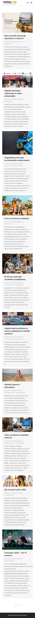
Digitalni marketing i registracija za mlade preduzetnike (13, 93)
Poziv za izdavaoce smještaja (16, 218)
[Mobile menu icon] (31, 3)
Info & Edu (7, 41)
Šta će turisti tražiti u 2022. (15, 490)
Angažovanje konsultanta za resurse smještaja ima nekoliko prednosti (17, 331)
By (17, 41)
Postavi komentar (17, 165)
